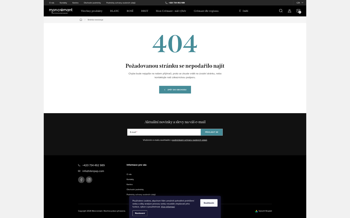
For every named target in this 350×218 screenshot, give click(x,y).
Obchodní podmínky (92, 2)
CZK (298, 2)
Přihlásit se (211, 132)
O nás (51, 2)
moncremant (89, 179)
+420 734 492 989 (93, 165)
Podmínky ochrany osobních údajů (120, 2)
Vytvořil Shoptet (265, 211)
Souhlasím (209, 202)
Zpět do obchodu (177, 89)
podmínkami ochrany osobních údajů (189, 139)
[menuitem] (91, 10)
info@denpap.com (93, 171)
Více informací (168, 206)
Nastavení (140, 213)
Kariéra (75, 2)
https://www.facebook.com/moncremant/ (81, 179)
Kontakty (63, 2)
